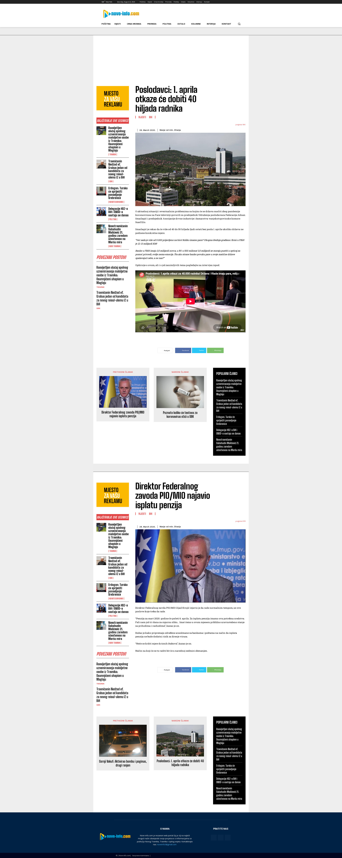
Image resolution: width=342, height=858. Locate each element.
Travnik (112, 154)
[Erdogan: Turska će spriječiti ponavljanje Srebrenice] (101, 191)
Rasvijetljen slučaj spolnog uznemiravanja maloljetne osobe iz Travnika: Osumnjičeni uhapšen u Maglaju (118, 139)
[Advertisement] (171, 55)
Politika (112, 219)
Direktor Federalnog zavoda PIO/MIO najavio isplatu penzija (123, 414)
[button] (239, 24)
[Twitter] (233, 1)
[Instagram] (229, 1)
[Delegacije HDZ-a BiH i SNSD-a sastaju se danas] (101, 211)
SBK (110, 181)
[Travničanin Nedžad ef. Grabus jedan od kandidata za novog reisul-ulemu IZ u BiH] (101, 164)
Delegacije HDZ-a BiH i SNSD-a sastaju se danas (118, 212)
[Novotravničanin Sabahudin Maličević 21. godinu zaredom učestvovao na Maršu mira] (101, 229)
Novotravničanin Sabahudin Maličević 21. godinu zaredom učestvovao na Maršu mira (118, 234)
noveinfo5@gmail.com (166, 844)
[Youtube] (240, 1)
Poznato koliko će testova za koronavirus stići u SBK (180, 414)
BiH (150, 117)
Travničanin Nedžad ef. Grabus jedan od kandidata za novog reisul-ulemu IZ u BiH (117, 169)
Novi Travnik (114, 246)
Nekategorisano (116, 202)
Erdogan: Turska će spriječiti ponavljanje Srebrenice (118, 193)
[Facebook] (226, 1)
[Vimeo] (237, 1)
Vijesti (142, 117)
